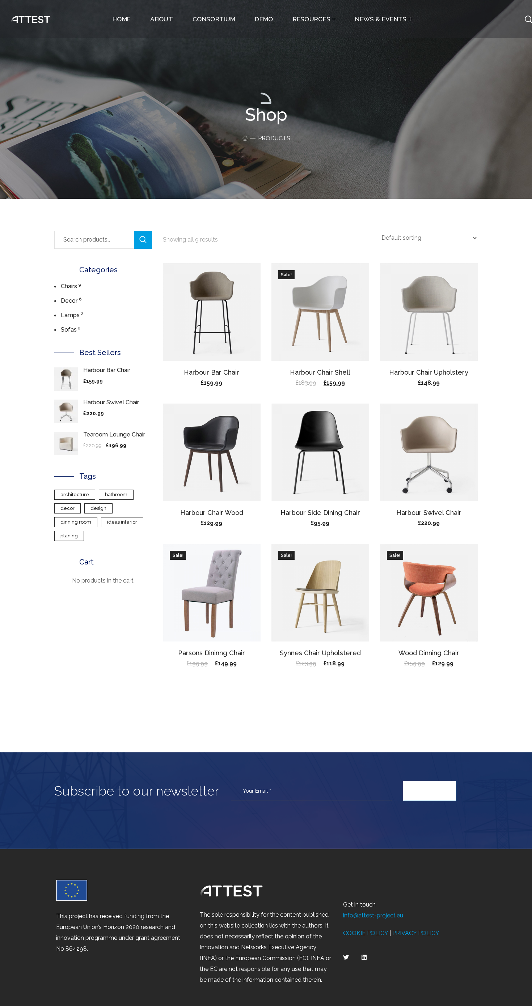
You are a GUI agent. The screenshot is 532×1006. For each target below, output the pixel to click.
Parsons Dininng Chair (211, 653)
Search (143, 240)
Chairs (69, 286)
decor (67, 508)
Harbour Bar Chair (211, 372)
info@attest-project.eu (373, 915)
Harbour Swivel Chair (428, 512)
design (98, 508)
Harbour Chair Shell (320, 372)
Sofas (69, 329)
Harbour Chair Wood (211, 512)
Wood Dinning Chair (428, 653)
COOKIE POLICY (365, 933)
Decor (69, 300)
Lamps (70, 315)
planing (69, 535)
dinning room (75, 522)
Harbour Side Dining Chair (320, 512)
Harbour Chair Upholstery (428, 372)
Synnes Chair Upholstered (320, 653)
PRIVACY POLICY (415, 933)
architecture (74, 494)
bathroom (116, 494)
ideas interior (122, 522)
